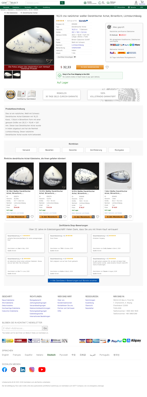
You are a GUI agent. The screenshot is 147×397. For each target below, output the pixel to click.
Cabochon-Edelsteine (10, 311)
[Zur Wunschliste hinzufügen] (107, 67)
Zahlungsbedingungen (38, 303)
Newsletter (89, 308)
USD (141, 7)
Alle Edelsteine (7, 303)
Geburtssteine (7, 305)
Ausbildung (46, 7)
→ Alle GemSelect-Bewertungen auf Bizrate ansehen (73, 280)
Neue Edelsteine (8, 300)
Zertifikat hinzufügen (65, 57)
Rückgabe (119, 150)
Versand (26, 150)
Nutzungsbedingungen (38, 311)
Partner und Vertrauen (66, 308)
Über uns (61, 300)
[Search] (62, 2)
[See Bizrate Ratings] (83, 21)
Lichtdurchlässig (78, 45)
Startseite (6, 7)
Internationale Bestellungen (40, 316)
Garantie (73, 150)
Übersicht (89, 305)
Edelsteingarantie (36, 314)
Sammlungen (90, 300)
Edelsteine (17, 7)
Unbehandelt (76, 48)
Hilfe (37, 7)
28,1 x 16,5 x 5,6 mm (79, 32)
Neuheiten (28, 7)
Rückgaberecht (35, 300)
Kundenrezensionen (65, 303)
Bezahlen (49, 150)
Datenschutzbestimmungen (40, 308)
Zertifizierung (96, 150)
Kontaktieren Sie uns (65, 305)
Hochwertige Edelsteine (11, 308)
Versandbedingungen (38, 305)
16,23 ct (75, 29)
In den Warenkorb (90, 67)
